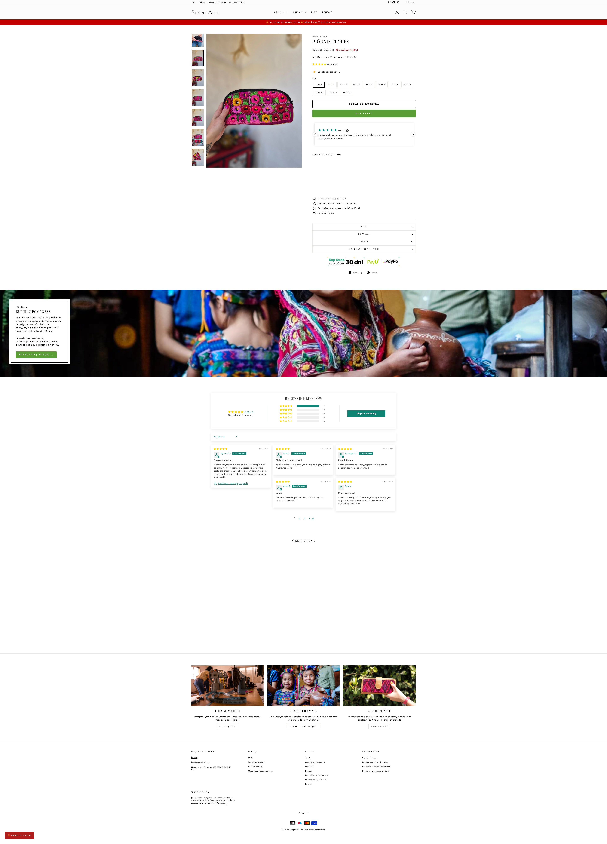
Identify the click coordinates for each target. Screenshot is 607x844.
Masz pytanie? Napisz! (364, 249)
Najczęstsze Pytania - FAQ (316, 779)
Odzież (202, 2)
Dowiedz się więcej (303, 726)
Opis (364, 227)
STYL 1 (318, 84)
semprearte (379, 726)
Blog (314, 12)
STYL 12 (346, 92)
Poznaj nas (227, 726)
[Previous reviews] (315, 134)
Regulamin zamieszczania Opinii (376, 771)
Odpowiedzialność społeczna (260, 771)
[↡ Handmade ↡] (227, 685)
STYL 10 (319, 92)
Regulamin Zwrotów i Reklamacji (376, 766)
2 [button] (299, 518)
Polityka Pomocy (255, 766)
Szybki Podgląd (218, 621)
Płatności (309, 766)
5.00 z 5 (249, 412)
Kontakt (327, 12)
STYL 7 (381, 84)
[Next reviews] (413, 134)
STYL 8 (394, 84)
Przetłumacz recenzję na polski (233, 483)
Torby (193, 2)
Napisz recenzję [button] (366, 413)
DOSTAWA (364, 234)
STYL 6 (369, 84)
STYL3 (331, 84)
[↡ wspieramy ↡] (303, 685)
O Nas (251, 757)
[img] (221, 449)
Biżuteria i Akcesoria (217, 2)
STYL (315, 79)
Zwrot (364, 241)
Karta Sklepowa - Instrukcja (316, 775)
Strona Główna (318, 36)
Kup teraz (364, 113)
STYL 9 (407, 84)
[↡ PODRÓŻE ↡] (379, 685)
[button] (319, 64)
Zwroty (308, 757)
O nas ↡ (298, 12)
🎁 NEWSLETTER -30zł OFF (19, 835)
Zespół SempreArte (256, 762)
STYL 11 (333, 92)
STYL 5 (356, 84)
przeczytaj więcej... (36, 354)
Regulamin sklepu (369, 757)
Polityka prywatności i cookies (375, 762)
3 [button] (304, 518)
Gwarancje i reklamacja (315, 762)
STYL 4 (343, 84)
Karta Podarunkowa (237, 2)
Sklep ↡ (279, 12)
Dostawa (308, 771)
